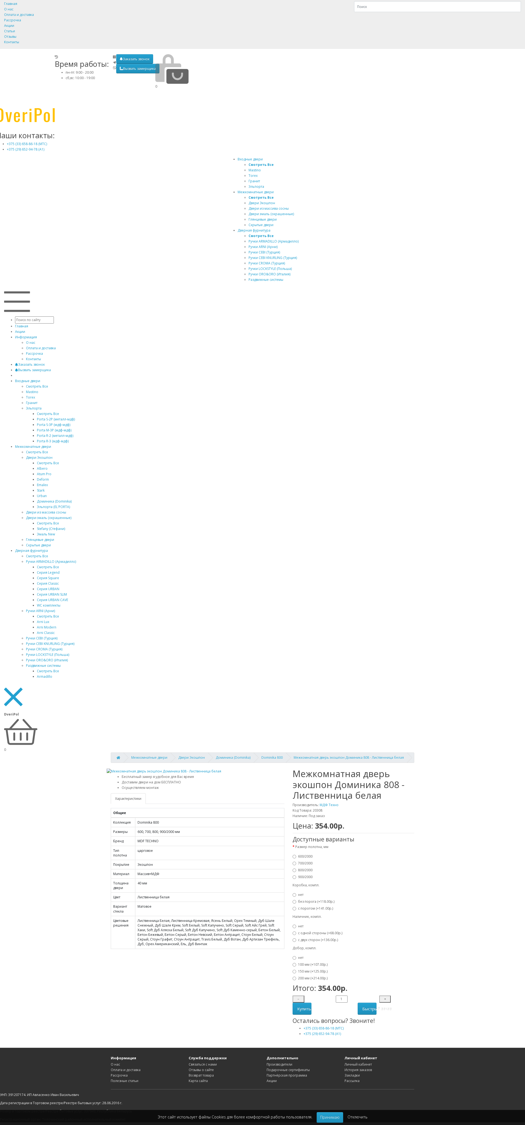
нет (301, 894)
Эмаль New (46, 534)
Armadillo (44, 676)
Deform (43, 479)
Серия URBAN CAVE (52, 600)
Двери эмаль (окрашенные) (48, 517)
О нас (8, 9)
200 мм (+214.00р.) (313, 978)
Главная (10, 3)
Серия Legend (48, 572)
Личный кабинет (358, 1064)
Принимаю (330, 1117)
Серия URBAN (48, 589)
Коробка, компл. (306, 885)
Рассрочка (12, 20)
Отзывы (10, 36)
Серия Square (48, 578)
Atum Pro (44, 474)
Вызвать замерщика (139, 68)
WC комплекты (48, 605)
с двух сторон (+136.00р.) (318, 940)
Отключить (358, 1117)
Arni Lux (43, 621)
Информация (26, 337)
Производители (279, 1064)
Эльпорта (34, 408)
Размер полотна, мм (311, 846)
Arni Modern (46, 627)
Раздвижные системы (43, 665)
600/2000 (305, 856)
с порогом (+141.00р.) (315, 908)
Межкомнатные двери (256, 192)
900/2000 (305, 877)
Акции (9, 25)
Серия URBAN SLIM (52, 594)
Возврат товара (201, 1075)
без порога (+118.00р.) (316, 901)
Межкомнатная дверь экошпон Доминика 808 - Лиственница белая (349, 757)
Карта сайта (198, 1080)
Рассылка (352, 1080)
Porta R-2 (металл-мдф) (55, 435)
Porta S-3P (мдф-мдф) (53, 424)
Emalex (42, 485)
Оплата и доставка (19, 14)
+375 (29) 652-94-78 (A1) (25, 149)
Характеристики (128, 798)
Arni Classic (46, 632)
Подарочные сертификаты (288, 1070)
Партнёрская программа (287, 1075)
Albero (42, 468)
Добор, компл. (304, 948)
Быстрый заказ (369, 1008)
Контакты (11, 42)
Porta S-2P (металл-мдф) (56, 419)
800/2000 (305, 870)
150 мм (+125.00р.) (313, 971)
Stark (41, 490)
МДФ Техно (329, 805)
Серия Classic (48, 583)
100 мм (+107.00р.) (313, 964)
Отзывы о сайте (201, 1070)
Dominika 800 (272, 757)
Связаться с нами (203, 1064)
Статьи (9, 31)
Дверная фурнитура (254, 230)
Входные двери (250, 159)
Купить (304, 1008)
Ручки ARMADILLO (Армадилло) (51, 561)
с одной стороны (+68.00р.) (320, 933)
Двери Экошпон (39, 457)
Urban (42, 496)
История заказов (358, 1070)
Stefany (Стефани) (51, 528)
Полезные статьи (124, 1080)
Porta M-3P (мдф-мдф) (54, 430)
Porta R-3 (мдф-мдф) (53, 441)
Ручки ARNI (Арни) (40, 610)
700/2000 (305, 863)
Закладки (352, 1075)
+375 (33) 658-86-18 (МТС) (27, 144)
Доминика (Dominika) (54, 501)
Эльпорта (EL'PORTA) (53, 506)
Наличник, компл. (307, 916)
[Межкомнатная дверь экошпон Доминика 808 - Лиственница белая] (164, 771)
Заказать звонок (136, 59)
